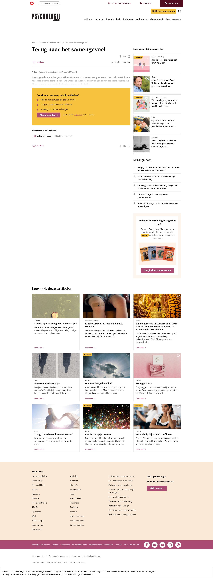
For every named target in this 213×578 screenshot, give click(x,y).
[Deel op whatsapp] (129, 56)
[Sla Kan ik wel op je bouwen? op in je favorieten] (127, 406)
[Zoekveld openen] (179, 11)
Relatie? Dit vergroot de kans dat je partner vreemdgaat (158, 204)
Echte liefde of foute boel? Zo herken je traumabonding (156, 178)
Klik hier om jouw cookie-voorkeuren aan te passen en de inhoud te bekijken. (122, 571)
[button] (171, 3)
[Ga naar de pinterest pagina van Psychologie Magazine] (178, 545)
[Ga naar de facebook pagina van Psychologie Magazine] (147, 545)
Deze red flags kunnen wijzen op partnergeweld (153, 195)
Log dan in (78, 115)
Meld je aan (156, 488)
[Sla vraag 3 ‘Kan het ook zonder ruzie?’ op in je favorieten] (76, 406)
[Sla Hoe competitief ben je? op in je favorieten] (76, 355)
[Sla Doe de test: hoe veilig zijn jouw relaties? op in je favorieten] (146, 58)
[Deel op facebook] (120, 56)
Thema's (42, 43)
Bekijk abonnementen (163, 11)
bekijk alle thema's (64, 136)
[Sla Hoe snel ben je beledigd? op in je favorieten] (127, 355)
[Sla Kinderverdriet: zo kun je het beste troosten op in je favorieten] (127, 296)
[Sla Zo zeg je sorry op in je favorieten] (178, 355)
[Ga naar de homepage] (46, 17)
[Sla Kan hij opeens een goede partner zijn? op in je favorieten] (76, 296)
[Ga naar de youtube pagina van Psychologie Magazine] (162, 545)
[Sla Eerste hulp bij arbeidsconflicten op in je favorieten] (178, 406)
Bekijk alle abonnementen (157, 270)
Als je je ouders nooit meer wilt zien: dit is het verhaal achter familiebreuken (159, 169)
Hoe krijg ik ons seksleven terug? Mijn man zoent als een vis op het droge (157, 187)
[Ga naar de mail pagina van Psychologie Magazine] (155, 545)
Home (34, 43)
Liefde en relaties (55, 43)
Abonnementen (47, 115)
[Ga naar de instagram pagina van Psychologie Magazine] (170, 545)
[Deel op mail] (125, 56)
